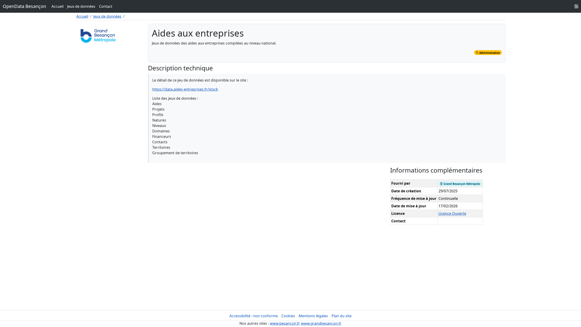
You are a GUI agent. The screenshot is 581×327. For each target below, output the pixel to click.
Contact (105, 6)
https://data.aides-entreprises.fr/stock (185, 89)
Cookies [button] (288, 315)
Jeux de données (81, 6)
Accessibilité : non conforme (253, 315)
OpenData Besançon (24, 6)
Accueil (58, 6)
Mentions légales (313, 315)
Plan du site (342, 315)
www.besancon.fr (285, 323)
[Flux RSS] (576, 6)
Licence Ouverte (452, 213)
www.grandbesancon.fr (321, 323)
